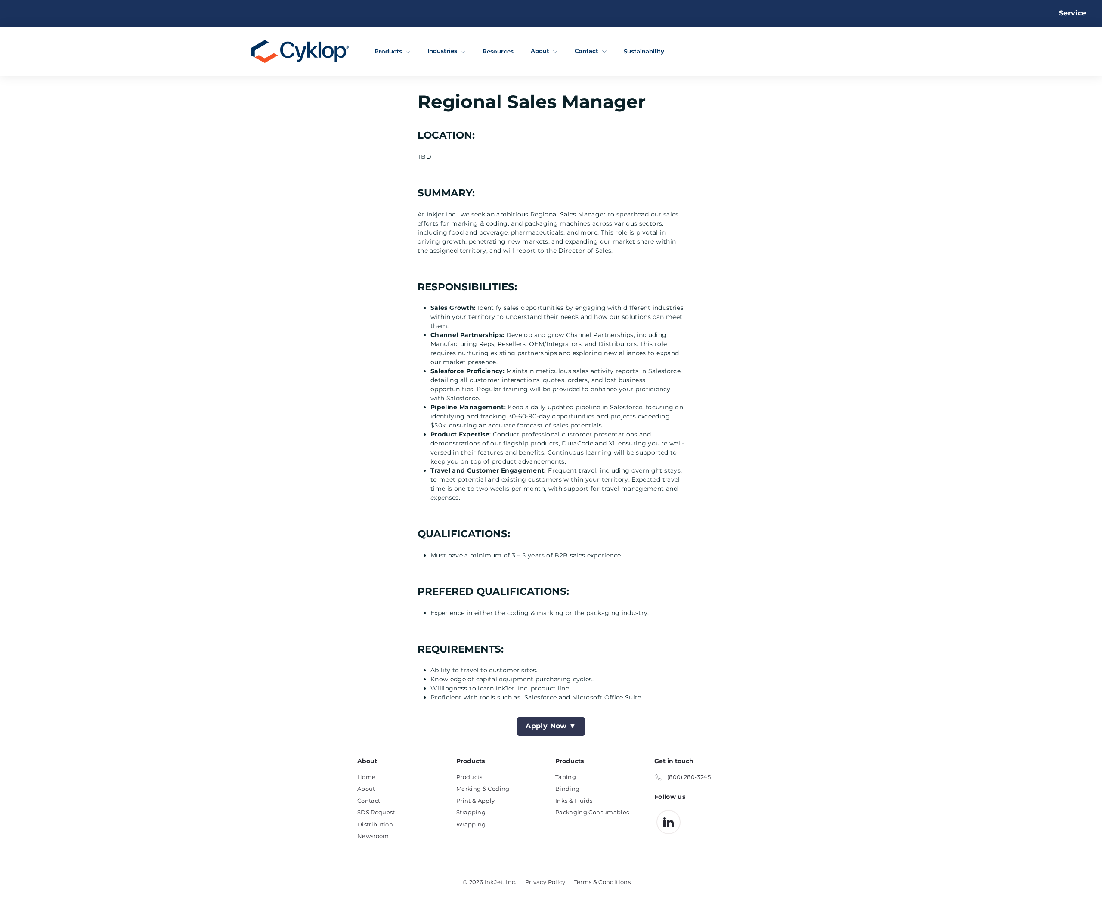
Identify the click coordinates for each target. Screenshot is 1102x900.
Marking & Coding (483, 788)
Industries (443, 50)
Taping (565, 776)
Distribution (375, 824)
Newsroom (373, 835)
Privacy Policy (545, 881)
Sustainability (644, 50)
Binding (567, 788)
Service (1072, 13)
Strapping (471, 812)
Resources (498, 50)
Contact (587, 50)
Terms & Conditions (602, 881)
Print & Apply (475, 800)
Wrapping (471, 824)
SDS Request (376, 812)
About (541, 50)
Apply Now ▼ (551, 726)
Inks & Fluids (574, 800)
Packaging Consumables (592, 812)
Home (366, 776)
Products (389, 50)
